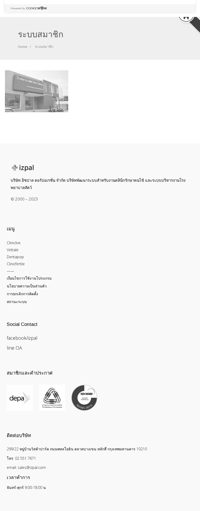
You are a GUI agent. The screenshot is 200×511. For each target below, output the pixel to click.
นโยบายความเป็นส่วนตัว (27, 285)
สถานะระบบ (17, 301)
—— (10, 270)
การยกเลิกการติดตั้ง (22, 293)
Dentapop (15, 256)
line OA (14, 348)
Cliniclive (14, 242)
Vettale (12, 249)
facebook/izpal (22, 338)
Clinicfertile (16, 263)
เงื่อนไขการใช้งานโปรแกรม (29, 278)
